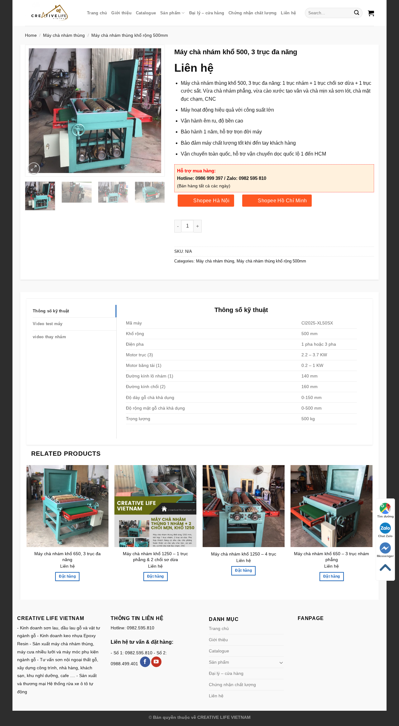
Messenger (385, 556)
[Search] (357, 13)
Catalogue (146, 13)
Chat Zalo (385, 536)
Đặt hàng (67, 576)
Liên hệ (288, 13)
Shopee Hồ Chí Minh (282, 200)
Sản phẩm (170, 13)
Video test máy (48, 323)
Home (31, 35)
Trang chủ (97, 13)
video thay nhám (49, 336)
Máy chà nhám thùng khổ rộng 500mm (129, 35)
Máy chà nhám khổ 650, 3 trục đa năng (67, 556)
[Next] (150, 110)
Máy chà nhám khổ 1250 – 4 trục (243, 553)
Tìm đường (385, 516)
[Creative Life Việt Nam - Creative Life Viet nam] (51, 13)
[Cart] (371, 13)
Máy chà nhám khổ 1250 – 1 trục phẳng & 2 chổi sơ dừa (155, 556)
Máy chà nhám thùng (64, 35)
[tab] (74, 311)
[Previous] (39, 110)
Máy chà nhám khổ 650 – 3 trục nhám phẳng (331, 556)
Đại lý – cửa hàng (206, 13)
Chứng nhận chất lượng (252, 13)
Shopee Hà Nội (211, 200)
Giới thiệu (121, 13)
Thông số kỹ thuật (51, 311)
